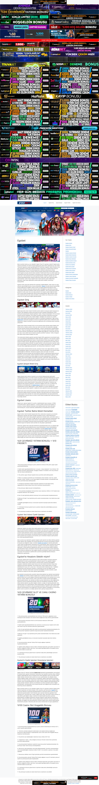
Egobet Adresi (69, 243)
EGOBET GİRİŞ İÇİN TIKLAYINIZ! (49, 40)
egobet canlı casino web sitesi (71, 428)
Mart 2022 (68, 377)
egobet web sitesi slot (78, 494)
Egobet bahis (69, 415)
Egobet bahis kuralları (69, 416)
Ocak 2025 (68, 320)
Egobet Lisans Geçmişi (71, 276)
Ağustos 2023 (69, 354)
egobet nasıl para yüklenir (69, 477)
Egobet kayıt (69, 466)
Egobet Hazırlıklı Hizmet (71, 260)
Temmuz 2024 (69, 332)
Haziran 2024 (69, 334)
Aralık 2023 (68, 346)
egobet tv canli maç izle (71, 492)
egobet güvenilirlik (68, 455)
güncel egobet (76, 514)
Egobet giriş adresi (71, 445)
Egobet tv (68, 490)
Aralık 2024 (68, 322)
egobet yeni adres (70, 497)
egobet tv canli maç (69, 491)
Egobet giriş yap (70, 448)
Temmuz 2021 (69, 392)
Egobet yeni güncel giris (73, 501)
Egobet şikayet (70, 509)
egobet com (77, 436)
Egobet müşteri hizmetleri (71, 474)
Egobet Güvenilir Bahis (71, 249)
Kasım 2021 (68, 385)
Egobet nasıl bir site (71, 476)
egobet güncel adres (76, 450)
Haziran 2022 (69, 371)
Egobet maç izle (76, 469)
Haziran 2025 (69, 315)
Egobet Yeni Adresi (76, 202)
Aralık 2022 (68, 361)
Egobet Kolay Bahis (70, 272)
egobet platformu (78, 482)
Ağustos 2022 (69, 367)
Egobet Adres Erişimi (70, 270)
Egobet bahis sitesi (71, 418)
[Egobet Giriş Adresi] (24, 202)
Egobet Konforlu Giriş (70, 262)
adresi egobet (68, 407)
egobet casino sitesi (70, 436)
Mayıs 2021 (68, 396)
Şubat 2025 (68, 319)
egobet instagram (70, 464)
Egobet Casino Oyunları (72, 435)
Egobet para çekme (70, 480)
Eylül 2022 (68, 365)
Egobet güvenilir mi (71, 457)
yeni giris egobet (74, 518)
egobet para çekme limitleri (70, 482)
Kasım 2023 (68, 348)
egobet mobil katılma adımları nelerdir (71, 472)
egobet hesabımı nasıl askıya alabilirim (71, 463)
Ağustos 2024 (69, 330)
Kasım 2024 (68, 324)
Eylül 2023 (68, 352)
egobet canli (77, 421)
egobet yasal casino (77, 496)
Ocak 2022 (68, 381)
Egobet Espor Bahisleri (71, 258)
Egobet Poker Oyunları (71, 280)
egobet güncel (69, 450)
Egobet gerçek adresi (72, 440)
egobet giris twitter (76, 441)
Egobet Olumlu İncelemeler (72, 274)
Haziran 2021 (69, 394)
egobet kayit (77, 464)
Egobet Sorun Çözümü (71, 268)
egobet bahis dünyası (76, 415)
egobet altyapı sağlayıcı (74, 413)
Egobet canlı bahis (71, 424)
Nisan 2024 (68, 338)
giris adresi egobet (69, 513)
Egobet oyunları (76, 477)
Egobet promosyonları (72, 485)
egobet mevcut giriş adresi (69, 471)
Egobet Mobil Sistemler (71, 255)
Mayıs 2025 (68, 317)
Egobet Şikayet (59, 202)
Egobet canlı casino (71, 426)
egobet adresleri (68, 413)
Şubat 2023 (68, 357)
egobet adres (68, 411)
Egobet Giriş (51, 202)
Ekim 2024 (68, 326)
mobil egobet (74, 515)
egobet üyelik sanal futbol (69, 507)
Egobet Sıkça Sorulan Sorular (71, 488)
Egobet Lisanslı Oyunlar (71, 256)
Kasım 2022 (68, 363)
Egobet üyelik (77, 505)
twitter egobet (68, 518)
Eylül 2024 (68, 328)
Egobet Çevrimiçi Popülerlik (72, 278)
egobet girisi (69, 441)
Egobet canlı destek (71, 430)
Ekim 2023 (68, 350)
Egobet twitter (70, 494)
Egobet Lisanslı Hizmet (71, 253)
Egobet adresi (75, 411)
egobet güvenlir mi (70, 458)
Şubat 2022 (68, 379)
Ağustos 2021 (69, 391)
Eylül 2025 (68, 313)
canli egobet (68, 409)
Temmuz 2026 (69, 309)
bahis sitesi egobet (75, 407)
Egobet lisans (78, 468)
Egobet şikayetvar (71, 512)
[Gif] (49, 96)
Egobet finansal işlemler (70, 438)
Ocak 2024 (68, 344)
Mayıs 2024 (68, 336)
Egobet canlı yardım (69, 433)
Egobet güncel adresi (72, 451)
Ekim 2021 (68, 387)
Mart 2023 (68, 356)
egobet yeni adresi (69, 499)
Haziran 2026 (69, 311)
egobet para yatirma (70, 479)
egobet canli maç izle (70, 423)
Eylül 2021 (68, 389)
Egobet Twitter (67, 202)
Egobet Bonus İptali (70, 266)
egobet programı (68, 483)
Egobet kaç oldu (70, 468)
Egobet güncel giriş (72, 454)
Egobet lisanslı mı (69, 469)
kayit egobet (68, 515)
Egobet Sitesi (68, 486)
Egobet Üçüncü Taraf (70, 247)
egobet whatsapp (69, 496)
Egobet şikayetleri (69, 510)
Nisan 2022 (68, 375)
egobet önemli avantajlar (69, 504)
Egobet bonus (70, 421)
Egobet (45, 202)
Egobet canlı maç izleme (72, 431)
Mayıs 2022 (68, 373)
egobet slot (73, 486)
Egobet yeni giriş (77, 499)
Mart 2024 (68, 340)
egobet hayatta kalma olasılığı (70, 460)
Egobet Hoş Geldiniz (70, 264)
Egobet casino (75, 433)
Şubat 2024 (68, 342)
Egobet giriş (69, 443)
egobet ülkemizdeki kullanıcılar (70, 505)
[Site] (24, 69)
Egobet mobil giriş (77, 471)
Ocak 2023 (68, 359)
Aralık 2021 (68, 383)
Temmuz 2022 (69, 369)
